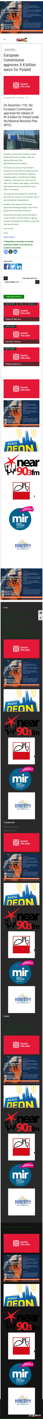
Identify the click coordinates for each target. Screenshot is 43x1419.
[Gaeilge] (33, 1415)
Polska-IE (21, 98)
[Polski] (36, 1415)
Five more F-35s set (12, 341)
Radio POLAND (10, 49)
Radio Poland (9, 237)
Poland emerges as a (13, 364)
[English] (30, 1415)
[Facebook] (6, 252)
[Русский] (39, 1415)
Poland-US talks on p (13, 319)
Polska (21, 304)
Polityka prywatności (11, 827)
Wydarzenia (31, 304)
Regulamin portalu (10, 830)
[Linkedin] (15, 252)
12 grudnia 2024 (10, 98)
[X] (10, 252)
